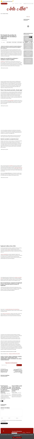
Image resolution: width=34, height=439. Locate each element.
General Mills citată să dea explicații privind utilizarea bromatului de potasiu (17, 388)
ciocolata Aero (13, 358)
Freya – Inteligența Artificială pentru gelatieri (13, 353)
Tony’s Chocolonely (10, 100)
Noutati (2, 356)
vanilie (6, 357)
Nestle (16, 357)
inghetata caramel (11, 357)
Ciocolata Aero (3, 61)
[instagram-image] (28, 26)
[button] (28, 3)
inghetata (19, 356)
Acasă (1, 13)
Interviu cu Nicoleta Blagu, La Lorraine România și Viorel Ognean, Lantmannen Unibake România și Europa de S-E (28, 46)
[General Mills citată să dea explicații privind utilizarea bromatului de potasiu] (17, 381)
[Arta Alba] (17, 9)
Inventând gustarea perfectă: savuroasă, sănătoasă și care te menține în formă (4, 370)
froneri (20, 358)
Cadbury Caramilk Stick (4, 254)
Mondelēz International (5, 359)
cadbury (8, 358)
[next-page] (2, 401)
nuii (17, 358)
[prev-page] (1, 401)
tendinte (10, 356)
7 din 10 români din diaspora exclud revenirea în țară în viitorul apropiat (28, 61)
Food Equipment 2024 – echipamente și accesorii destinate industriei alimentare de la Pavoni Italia (17, 371)
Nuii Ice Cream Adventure (6, 313)
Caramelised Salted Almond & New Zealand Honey (12, 309)
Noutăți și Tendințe (5, 13)
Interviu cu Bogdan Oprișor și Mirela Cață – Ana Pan (28, 39)
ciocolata (6, 356)
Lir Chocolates (11, 165)
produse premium (3, 358)
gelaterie (2, 357)
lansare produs (14, 356)
